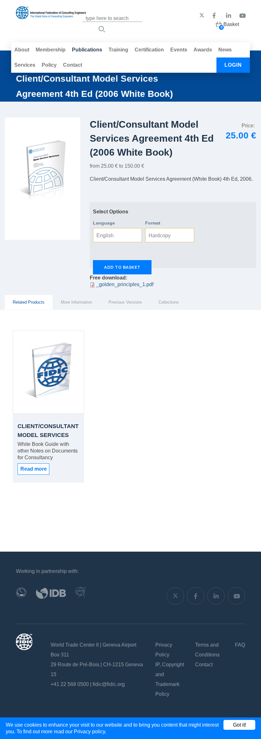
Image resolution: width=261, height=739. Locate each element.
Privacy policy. (90, 731)
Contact (72, 65)
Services (24, 65)
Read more (33, 469)
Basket (231, 24)
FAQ (240, 645)
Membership (51, 49)
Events (178, 49)
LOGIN (233, 65)
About (21, 49)
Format (152, 222)
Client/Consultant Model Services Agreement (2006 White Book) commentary (48, 432)
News (225, 49)
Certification (149, 49)
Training (118, 49)
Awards (203, 49)
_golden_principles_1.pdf (124, 284)
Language (104, 222)
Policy (49, 65)
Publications (87, 49)
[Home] (51, 15)
